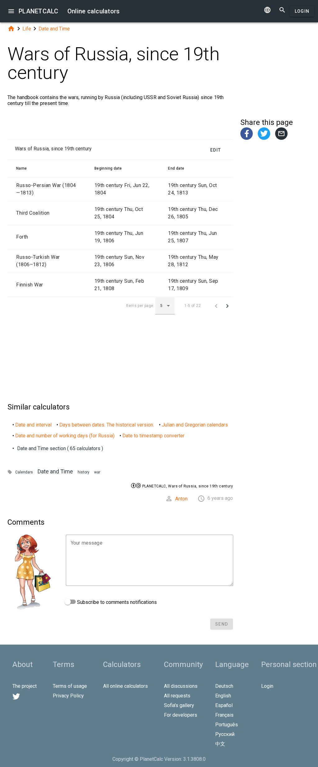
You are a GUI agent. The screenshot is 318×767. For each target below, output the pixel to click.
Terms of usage (70, 686)
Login (302, 11)
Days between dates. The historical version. (106, 425)
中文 (220, 744)
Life (26, 29)
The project (24, 686)
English (223, 696)
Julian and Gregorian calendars (195, 425)
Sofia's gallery (179, 705)
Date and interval (33, 425)
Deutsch (224, 686)
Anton (181, 499)
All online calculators (125, 686)
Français (224, 715)
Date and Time (54, 29)
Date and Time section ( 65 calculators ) (60, 448)
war (97, 472)
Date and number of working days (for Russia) (65, 436)
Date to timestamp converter (153, 436)
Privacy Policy (68, 696)
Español (224, 705)
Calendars (24, 472)
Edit (215, 150)
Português (226, 725)
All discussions (181, 686)
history (83, 472)
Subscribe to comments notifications (116, 602)
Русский (224, 734)
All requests (177, 696)
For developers (180, 715)
